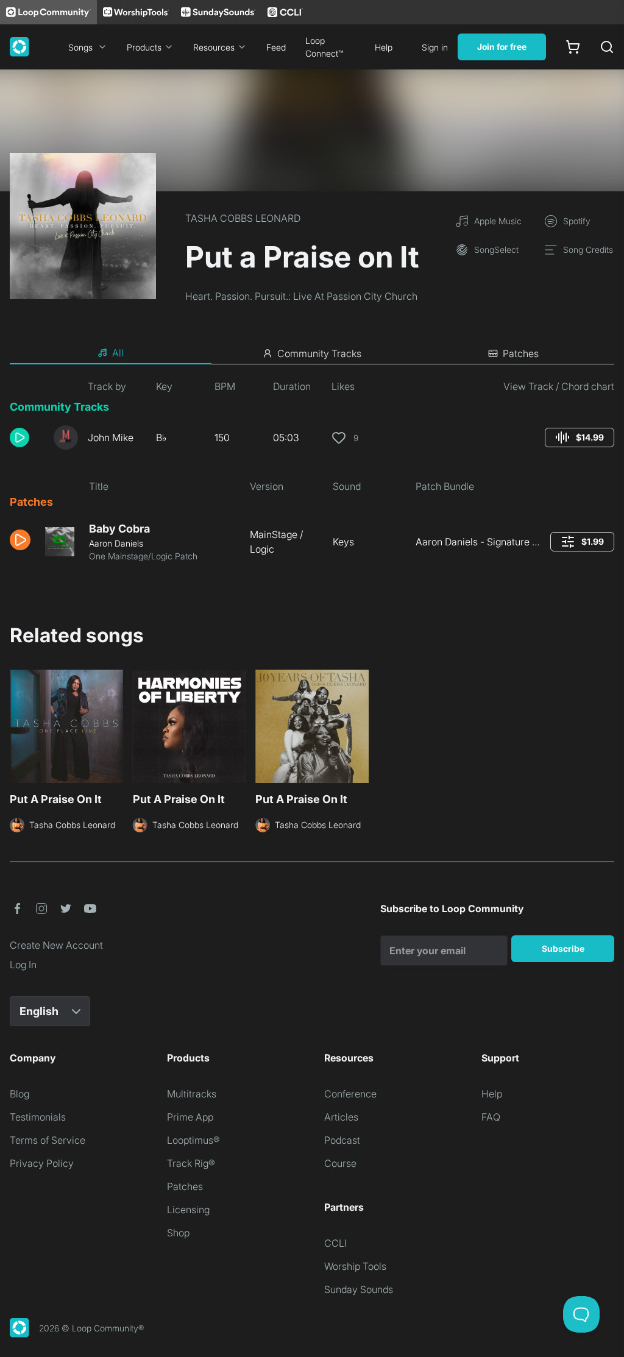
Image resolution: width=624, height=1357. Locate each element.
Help (383, 47)
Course (340, 1163)
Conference (350, 1094)
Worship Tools (355, 1266)
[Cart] (573, 47)
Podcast (342, 1140)
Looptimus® (193, 1140)
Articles (341, 1117)
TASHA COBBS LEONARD (242, 218)
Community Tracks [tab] (319, 353)
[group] (579, 437)
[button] (27, 437)
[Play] (19, 437)
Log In (23, 964)
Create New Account (56, 945)
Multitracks (191, 1094)
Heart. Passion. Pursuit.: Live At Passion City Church (301, 296)
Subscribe (563, 948)
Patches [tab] (521, 353)
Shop (178, 1233)
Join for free (501, 46)
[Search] (607, 47)
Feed (276, 47)
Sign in (435, 47)
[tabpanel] (312, 475)
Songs (80, 47)
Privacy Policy (42, 1163)
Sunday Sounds (358, 1289)
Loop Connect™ (324, 46)
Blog (19, 1094)
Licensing (188, 1209)
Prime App (190, 1117)
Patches (185, 1186)
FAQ (490, 1117)
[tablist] (312, 353)
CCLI (335, 1243)
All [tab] (118, 353)
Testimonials (38, 1117)
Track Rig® (191, 1163)
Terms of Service (47, 1140)
